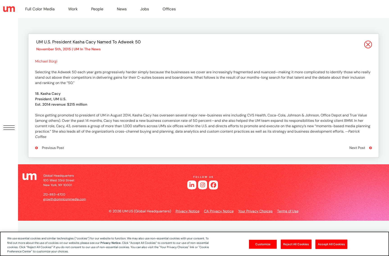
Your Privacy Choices (255, 211)
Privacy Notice (187, 211)
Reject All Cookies (296, 244)
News (122, 9)
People (97, 9)
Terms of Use (288, 211)
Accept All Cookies (331, 244)
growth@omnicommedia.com (64, 199)
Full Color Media (40, 9)
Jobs (144, 9)
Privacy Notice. (110, 243)
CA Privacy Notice (219, 211)
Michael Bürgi (46, 61)
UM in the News (87, 49)
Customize (263, 244)
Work (73, 9)
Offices (169, 9)
